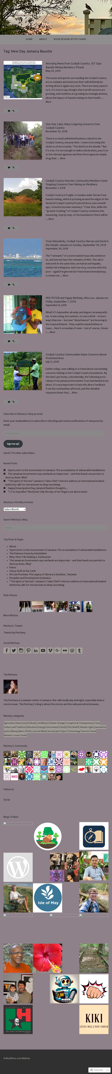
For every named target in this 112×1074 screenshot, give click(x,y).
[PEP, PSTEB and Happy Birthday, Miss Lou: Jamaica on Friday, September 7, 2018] (13, 341)
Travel (93, 731)
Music (22, 731)
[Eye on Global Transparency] (64, 868)
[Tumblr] (79, 650)
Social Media (40, 731)
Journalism (100, 727)
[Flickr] (65, 650)
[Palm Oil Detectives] (47, 837)
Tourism (85, 731)
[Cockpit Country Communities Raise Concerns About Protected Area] (13, 401)
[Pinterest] (28, 650)
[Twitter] (14, 650)
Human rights (87, 727)
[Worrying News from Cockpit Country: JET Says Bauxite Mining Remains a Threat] (13, 110)
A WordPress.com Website (17, 1058)
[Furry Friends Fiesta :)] (18, 868)
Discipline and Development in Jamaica (30, 577)
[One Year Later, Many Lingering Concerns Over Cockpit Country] (13, 167)
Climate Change (56, 722)
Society (51, 731)
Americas (21, 722)
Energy (41, 727)
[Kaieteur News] (18, 928)
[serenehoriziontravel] (93, 836)
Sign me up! (13, 443)
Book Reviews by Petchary (70, 39)
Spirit (58, 731)
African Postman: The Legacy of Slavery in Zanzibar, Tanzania (42, 574)
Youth (24, 735)
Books (33, 722)
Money (14, 731)
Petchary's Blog (56, 8)
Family (62, 727)
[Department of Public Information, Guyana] (93, 928)
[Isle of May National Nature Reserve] (47, 898)
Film (69, 727)
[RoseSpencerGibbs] (47, 959)
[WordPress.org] (72, 650)
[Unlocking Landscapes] (93, 898)
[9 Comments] (9, 284)
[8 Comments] (9, 110)
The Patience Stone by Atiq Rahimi (28, 553)
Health (75, 727)
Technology (74, 731)
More (48, 102)
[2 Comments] (9, 401)
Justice (7, 731)
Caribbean (42, 722)
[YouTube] (43, 650)
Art (27, 722)
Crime (96, 722)
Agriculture (9, 722)
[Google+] (58, 650)
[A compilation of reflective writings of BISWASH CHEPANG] (93, 866)
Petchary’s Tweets (13, 625)
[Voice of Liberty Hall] (18, 1020)
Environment (52, 727)
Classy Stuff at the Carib (22, 570)
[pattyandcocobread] (18, 959)
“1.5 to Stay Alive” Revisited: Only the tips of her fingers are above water (48, 491)
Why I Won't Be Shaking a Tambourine (30, 556)
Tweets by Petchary (15, 632)
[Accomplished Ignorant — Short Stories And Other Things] (18, 989)
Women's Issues (12, 735)
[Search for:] (56, 528)
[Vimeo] (50, 650)
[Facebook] (7, 650)
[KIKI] (93, 1020)
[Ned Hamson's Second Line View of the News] (64, 928)
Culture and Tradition (15, 727)
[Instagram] (21, 650)
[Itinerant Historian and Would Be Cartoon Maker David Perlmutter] (93, 989)
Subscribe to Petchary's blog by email (23, 414)
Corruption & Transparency (79, 722)
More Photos (11, 615)
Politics (29, 731)
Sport (65, 731)
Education (31, 727)
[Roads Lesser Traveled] (93, 959)
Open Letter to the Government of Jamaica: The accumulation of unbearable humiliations (56, 470)
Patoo (12, 567)
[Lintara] (18, 836)
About (43, 39)
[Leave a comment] (9, 167)
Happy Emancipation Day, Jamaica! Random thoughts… (38, 488)
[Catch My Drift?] (18, 898)
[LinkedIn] (36, 650)
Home (29, 39)
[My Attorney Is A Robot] (64, 989)
